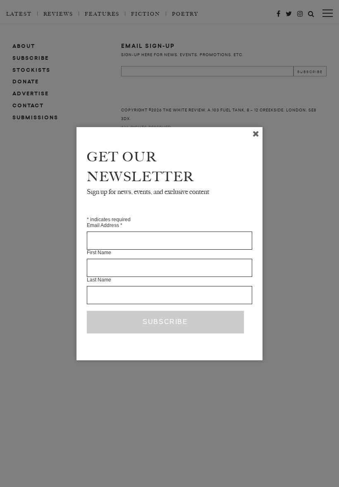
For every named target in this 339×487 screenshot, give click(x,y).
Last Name (99, 280)
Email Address (104, 225)
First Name (99, 252)
